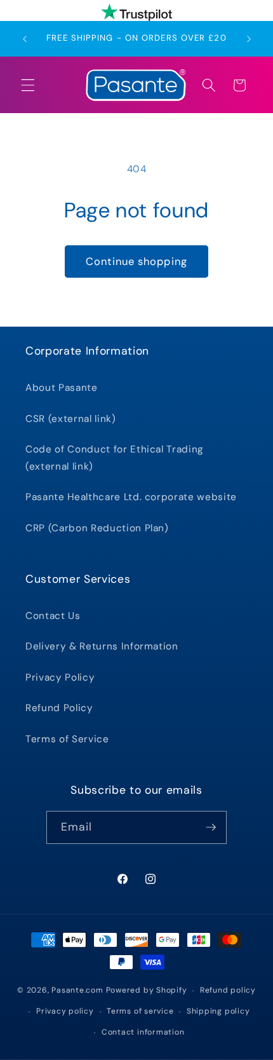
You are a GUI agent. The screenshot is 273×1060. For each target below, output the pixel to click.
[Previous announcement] (25, 39)
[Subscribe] (211, 827)
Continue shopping (136, 261)
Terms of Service (67, 739)
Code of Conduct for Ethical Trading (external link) (114, 458)
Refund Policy (59, 708)
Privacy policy (65, 1011)
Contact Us (53, 615)
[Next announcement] (249, 39)
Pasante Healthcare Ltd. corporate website (131, 497)
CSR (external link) (70, 418)
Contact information (143, 1032)
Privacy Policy (60, 677)
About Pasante (61, 387)
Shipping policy (218, 1011)
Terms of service (140, 1011)
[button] (28, 85)
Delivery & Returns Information (101, 646)
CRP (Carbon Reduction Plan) (97, 528)
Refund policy (228, 990)
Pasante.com (77, 991)
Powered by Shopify (146, 991)
